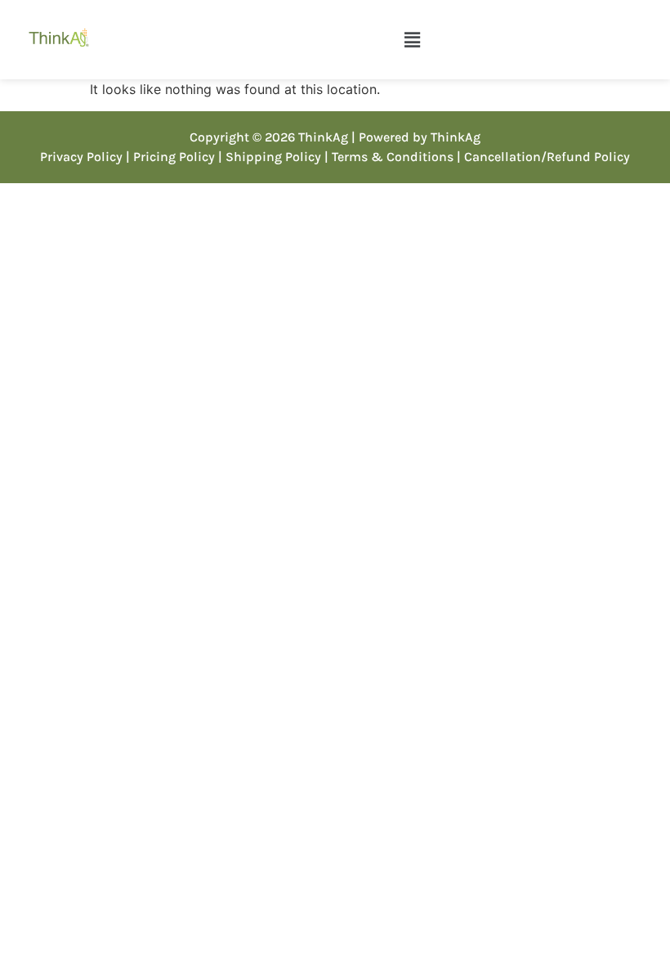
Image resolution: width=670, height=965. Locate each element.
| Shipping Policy (269, 156)
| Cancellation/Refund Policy (543, 156)
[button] (412, 40)
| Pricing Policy (170, 156)
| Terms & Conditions (388, 156)
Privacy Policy (81, 156)
